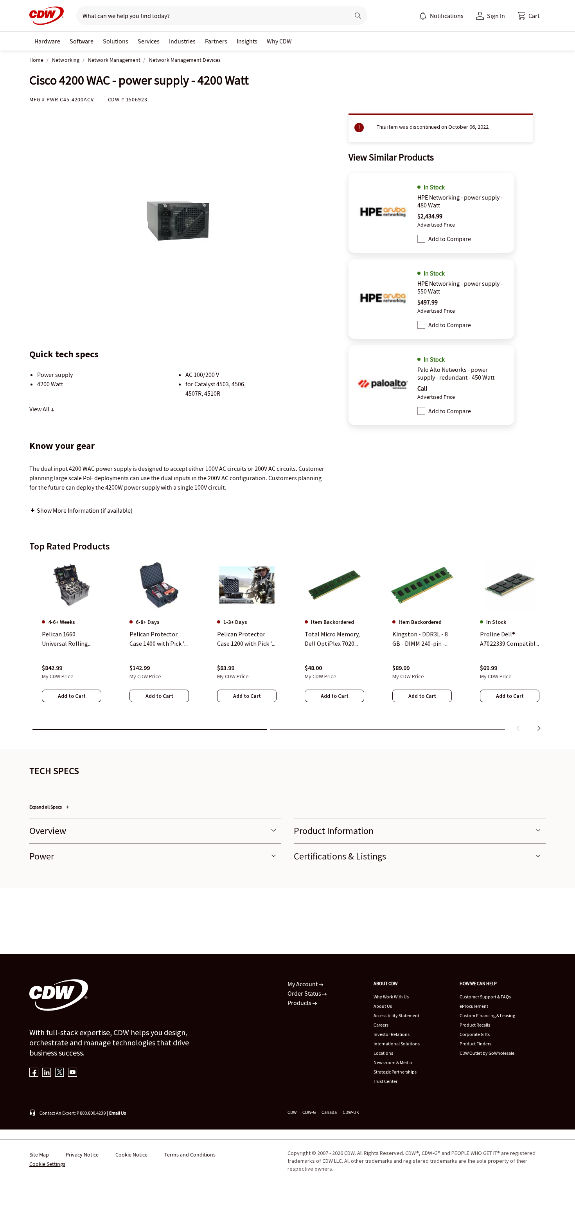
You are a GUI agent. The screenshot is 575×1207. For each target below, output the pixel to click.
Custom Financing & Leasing (487, 1015)
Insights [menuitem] (247, 41)
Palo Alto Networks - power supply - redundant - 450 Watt (455, 373)
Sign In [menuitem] (496, 16)
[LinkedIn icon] (46, 1072)
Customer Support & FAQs (485, 997)
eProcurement (474, 1006)
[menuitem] (423, 16)
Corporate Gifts (475, 1034)
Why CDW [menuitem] (279, 41)
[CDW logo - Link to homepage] (46, 15)
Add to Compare (449, 239)
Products (300, 1003)
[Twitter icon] (59, 1072)
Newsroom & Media (393, 1062)
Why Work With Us (391, 997)
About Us (383, 1006)
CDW (292, 1112)
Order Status (305, 993)
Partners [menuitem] (216, 41)
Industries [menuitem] (182, 41)
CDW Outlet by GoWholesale (487, 1053)
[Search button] (358, 15)
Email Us (117, 1113)
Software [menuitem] (81, 41)
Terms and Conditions (190, 1154)
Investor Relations (392, 1034)
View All (39, 409)
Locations (383, 1053)
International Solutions (397, 1044)
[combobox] (209, 15)
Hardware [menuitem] (47, 41)
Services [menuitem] (149, 41)
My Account (303, 984)
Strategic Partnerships (395, 1072)
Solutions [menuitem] (115, 41)
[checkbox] (421, 239)
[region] (287, 647)
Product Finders (475, 1044)
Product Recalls (475, 1025)
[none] (47, 41)
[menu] (441, 15)
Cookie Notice (131, 1154)
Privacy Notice (82, 1154)
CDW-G (309, 1112)
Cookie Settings (47, 1163)
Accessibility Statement (396, 1015)
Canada (329, 1112)
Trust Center (385, 1081)
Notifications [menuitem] (447, 16)
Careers (381, 1025)
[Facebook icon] (33, 1072)
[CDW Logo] (46, 15)
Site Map (39, 1154)
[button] (528, 15)
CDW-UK (351, 1112)
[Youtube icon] (72, 1072)
